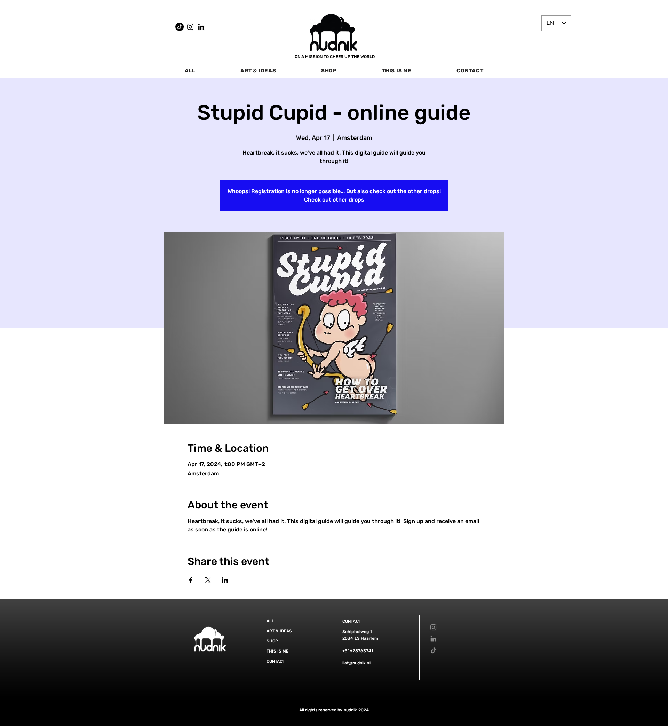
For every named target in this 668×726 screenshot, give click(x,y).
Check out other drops (334, 199)
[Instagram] (190, 27)
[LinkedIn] (201, 27)
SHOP (272, 641)
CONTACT (276, 661)
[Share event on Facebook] (191, 580)
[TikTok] (179, 27)
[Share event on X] (208, 580)
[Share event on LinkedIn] (225, 580)
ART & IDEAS (279, 631)
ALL (270, 620)
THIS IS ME (277, 651)
